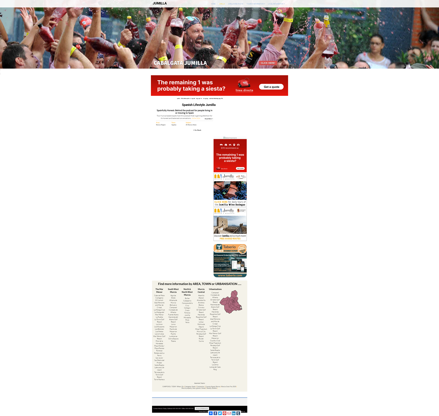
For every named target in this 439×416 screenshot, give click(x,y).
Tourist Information (255, 4)
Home (213, 4)
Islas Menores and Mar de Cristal (159, 305)
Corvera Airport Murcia (212, 386)
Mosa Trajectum (201, 329)
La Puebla (159, 317)
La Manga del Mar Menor (159, 313)
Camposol (173, 307)
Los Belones (159, 329)
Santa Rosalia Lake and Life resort (159, 367)
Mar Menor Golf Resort (159, 337)
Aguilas (173, 125)
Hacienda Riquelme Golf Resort (201, 317)
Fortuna (187, 313)
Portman (159, 351)
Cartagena (159, 298)
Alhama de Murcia (173, 301)
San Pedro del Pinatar (159, 361)
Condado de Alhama (173, 311)
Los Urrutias (159, 334)
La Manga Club (159, 310)
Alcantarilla (201, 300)
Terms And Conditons (205, 411)
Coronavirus (200, 386)
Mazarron (173, 327)
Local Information (275, 4)
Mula (187, 320)
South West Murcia (173, 290)
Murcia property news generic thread (194, 388)
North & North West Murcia (187, 292)
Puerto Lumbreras (173, 335)
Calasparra (187, 301)
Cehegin (187, 308)
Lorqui (201, 322)
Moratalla (187, 317)
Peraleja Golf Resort (201, 335)
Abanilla (201, 295)
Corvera (201, 307)
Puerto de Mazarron (173, 330)
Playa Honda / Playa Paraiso (159, 347)
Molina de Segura (201, 325)
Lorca (173, 324)
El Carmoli (159, 300)
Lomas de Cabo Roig (215, 368)
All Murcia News (191, 125)
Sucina (201, 341)
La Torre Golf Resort (159, 320)
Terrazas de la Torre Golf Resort (159, 374)
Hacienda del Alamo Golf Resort (173, 319)
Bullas (187, 298)
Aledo (173, 298)
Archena (201, 303)
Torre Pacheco (159, 379)
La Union (159, 324)
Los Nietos (159, 331)
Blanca (201, 305)
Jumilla (222, 4)
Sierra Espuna (173, 339)
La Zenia (215, 365)
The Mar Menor (159, 290)
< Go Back (197, 130)
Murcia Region (161, 125)
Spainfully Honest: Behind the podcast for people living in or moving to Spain (184, 111)
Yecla (187, 322)
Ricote (201, 339)
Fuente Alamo (173, 315)
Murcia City (201, 331)
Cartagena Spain (190, 386)
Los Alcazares (159, 327)
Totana (173, 341)
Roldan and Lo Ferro (159, 354)
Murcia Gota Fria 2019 (228, 386)
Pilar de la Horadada (159, 342)
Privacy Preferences (202, 408)
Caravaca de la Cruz (187, 304)
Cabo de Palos (159, 295)
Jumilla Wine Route (235, 4)
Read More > (209, 118)
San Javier (159, 358)
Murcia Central (201, 290)
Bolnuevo (173, 305)
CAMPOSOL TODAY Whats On (172, 386)
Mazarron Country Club (215, 339)
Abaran (201, 298)
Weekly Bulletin (212, 388)
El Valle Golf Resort (201, 311)
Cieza (187, 310)
